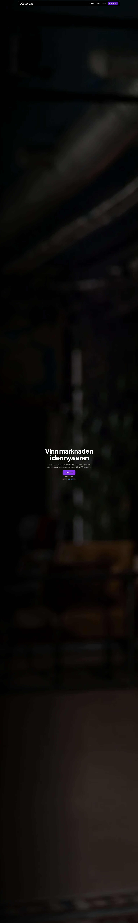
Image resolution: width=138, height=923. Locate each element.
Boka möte (69, 472)
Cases (97, 3)
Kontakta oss (113, 3)
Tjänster (91, 3)
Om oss (104, 3)
